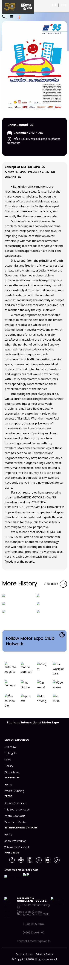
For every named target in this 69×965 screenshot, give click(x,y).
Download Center (15, 822)
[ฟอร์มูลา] (42, 670)
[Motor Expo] (10, 919)
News (7, 759)
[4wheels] (10, 685)
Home (8, 784)
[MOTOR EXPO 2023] (3, 603)
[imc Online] (26, 685)
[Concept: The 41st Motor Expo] (38, 595)
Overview (10, 747)
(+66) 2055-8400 (33, 932)
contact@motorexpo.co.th (34, 941)
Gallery (8, 766)
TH (53, 5)
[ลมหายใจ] (58, 702)
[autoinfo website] (10, 670)
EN (63, 5)
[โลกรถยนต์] (42, 685)
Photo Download (14, 816)
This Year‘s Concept (16, 809)
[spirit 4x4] (26, 702)
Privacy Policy (44, 954)
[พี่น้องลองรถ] (58, 685)
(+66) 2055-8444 (33, 924)
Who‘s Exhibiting (14, 791)
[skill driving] (42, 702)
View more (51, 584)
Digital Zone (11, 772)
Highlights (10, 753)
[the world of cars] (58, 670)
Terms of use (24, 954)
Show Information (15, 803)
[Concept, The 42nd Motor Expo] (3, 595)
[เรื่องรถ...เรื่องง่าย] (10, 702)
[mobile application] (26, 670)
